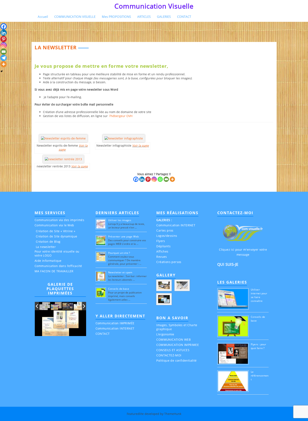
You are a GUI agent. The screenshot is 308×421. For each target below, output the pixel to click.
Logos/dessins (166, 236)
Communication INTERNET (115, 328)
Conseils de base (118, 289)
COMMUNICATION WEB (173, 339)
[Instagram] (154, 179)
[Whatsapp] (160, 179)
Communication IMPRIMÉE (115, 323)
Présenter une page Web (123, 236)
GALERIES (164, 16)
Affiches (162, 251)
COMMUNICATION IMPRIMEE (177, 345)
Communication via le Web (54, 225)
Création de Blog (48, 242)
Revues (161, 257)
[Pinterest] (148, 179)
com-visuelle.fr (60, 323)
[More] (172, 179)
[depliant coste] (56, 306)
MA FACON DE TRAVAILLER (54, 271)
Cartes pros (164, 230)
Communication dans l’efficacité (58, 266)
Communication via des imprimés (59, 220)
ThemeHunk (172, 414)
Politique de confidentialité (176, 360)
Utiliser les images (119, 220)
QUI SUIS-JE (227, 264)
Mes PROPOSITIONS (116, 16)
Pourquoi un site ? (119, 253)
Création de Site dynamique (56, 236)
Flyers (160, 241)
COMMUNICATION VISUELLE (75, 16)
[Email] (166, 179)
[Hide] (1, 71)
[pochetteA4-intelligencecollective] (79, 306)
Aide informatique (48, 261)
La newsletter (46, 247)
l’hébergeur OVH (120, 116)
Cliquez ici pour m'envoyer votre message (243, 252)
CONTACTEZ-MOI (168, 355)
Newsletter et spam (120, 272)
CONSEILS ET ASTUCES (172, 350)
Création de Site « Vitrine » (55, 231)
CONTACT (184, 16)
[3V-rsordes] (45, 306)
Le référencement (260, 375)
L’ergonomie (165, 334)
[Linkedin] (142, 179)
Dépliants (163, 246)
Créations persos (168, 262)
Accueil (43, 16)
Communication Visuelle (154, 5)
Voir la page (79, 166)
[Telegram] (3, 58)
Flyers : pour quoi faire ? (258, 346)
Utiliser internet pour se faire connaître (259, 295)
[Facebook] (135, 179)
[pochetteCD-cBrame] (68, 306)
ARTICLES (144, 16)
